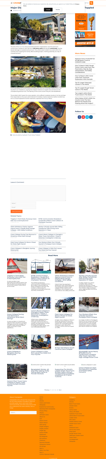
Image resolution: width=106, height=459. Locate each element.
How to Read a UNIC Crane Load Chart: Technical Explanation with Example (84, 77)
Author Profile (44, 432)
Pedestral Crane (73, 427)
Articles (42, 401)
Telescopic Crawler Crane (76, 435)
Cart (41, 418)
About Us (85, 3)
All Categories (43, 436)
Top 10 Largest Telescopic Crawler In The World (83, 83)
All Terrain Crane (44, 414)
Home (41, 397)
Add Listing (43, 424)
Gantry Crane (73, 409)
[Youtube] (83, 117)
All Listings (43, 446)
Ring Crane (72, 431)
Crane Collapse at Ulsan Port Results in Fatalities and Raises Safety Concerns (88, 370)
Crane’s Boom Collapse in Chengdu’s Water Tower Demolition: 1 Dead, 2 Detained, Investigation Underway (51, 236)
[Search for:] (23, 412)
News (41, 399)
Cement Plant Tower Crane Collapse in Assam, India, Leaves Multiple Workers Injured (17, 383)
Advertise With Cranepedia (47, 408)
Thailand (37, 135)
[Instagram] (91, 117)
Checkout (42, 440)
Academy (72, 400)
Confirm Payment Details (47, 454)
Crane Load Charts (45, 403)
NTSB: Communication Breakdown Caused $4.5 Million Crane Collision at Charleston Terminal (51, 220)
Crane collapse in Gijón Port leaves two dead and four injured (50, 249)
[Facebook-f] (79, 117)
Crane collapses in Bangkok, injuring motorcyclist (14, 353)
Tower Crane (72, 437)
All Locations (43, 438)
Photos (42, 412)
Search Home (43, 420)
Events (71, 407)
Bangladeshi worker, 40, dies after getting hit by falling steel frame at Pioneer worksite (40, 371)
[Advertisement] (38, 157)
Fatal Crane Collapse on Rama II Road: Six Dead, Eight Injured (23, 243)
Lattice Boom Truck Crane (76, 415)
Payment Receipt (45, 442)
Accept (48, 9)
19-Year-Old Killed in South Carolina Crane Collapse (64, 348)
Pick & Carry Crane (74, 429)
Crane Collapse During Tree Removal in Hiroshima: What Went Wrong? (23, 235)
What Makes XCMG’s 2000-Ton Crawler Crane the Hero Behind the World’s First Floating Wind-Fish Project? (85, 100)
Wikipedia (42, 405)
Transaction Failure (45, 444)
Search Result (44, 422)
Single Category (44, 426)
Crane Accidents (17, 135)
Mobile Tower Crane (75, 423)
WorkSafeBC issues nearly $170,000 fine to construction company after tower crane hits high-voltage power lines (88, 354)
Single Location (44, 428)
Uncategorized (73, 439)
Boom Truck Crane (74, 404)
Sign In (42, 448)
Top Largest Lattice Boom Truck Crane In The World (83, 94)
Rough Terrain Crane (75, 433)
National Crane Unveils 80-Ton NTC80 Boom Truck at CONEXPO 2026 (85, 60)
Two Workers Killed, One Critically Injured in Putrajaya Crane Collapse (50, 243)
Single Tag (43, 430)
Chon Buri (22, 46)
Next (60, 390)
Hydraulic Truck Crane (28, 135)
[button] (91, 3)
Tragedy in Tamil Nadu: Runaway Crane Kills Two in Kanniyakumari (23, 219)
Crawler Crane (73, 405)
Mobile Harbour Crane (75, 421)
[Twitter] (87, 117)
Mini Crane (72, 419)
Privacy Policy (43, 410)
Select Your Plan (44, 450)
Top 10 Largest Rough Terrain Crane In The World (84, 88)
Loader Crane (73, 417)
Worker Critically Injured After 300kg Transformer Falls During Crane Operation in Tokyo (50, 228)
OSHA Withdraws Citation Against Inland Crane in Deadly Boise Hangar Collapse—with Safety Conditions (23, 228)
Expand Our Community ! (47, 407)
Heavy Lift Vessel (74, 411)
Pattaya (46, 98)
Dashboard (43, 434)
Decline (58, 9)
